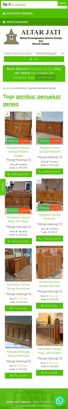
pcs (62, 3)
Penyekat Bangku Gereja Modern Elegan (18, 152)
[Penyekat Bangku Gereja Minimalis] (18, 332)
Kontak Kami (45, 77)
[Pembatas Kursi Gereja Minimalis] (49, 262)
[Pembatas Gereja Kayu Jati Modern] (49, 329)
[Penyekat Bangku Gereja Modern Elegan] (18, 128)
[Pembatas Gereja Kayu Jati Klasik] (18, 197)
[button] (59, 400)
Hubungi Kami (20, 174)
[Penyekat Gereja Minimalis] (49, 195)
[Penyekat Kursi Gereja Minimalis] (49, 128)
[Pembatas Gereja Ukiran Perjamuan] (18, 264)
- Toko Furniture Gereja (34, 402)
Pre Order (51, 306)
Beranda (7, 88)
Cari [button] (35, 59)
